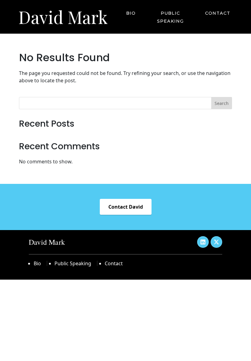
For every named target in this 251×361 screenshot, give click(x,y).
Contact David (125, 206)
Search (222, 103)
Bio (131, 13)
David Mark (63, 16)
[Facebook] (203, 242)
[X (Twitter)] (216, 242)
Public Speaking (170, 17)
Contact (217, 13)
